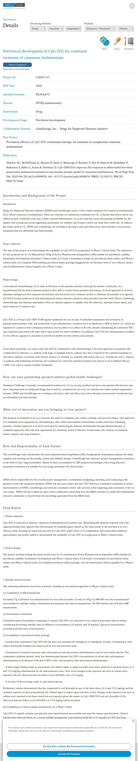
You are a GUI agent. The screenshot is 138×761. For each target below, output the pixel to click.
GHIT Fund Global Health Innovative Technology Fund (14, 6)
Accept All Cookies (69, 754)
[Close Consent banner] (133, 721)
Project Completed (17, 64)
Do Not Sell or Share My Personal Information (69, 746)
